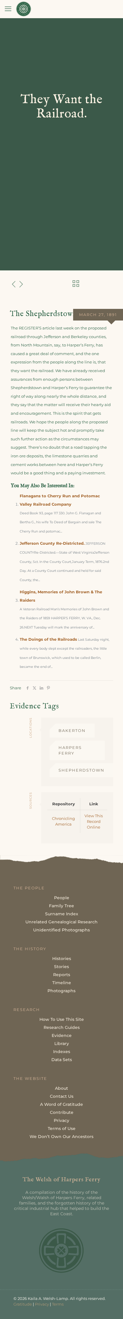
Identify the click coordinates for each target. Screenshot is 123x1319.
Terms (58, 1304)
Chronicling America (63, 821)
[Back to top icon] (110, 1307)
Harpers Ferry (70, 750)
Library (61, 1043)
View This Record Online (93, 821)
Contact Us (61, 1096)
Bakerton (72, 730)
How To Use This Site (61, 1019)
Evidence (62, 1035)
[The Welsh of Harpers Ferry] (23, 8)
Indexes (61, 1051)
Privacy (61, 1120)
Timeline (61, 982)
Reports (61, 974)
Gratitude (22, 1304)
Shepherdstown (81, 770)
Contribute (61, 1112)
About (61, 1088)
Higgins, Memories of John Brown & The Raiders (61, 596)
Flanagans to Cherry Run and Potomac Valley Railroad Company (60, 500)
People (61, 897)
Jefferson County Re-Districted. (52, 543)
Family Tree (61, 905)
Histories (61, 958)
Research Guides (62, 1027)
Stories (61, 966)
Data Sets (61, 1059)
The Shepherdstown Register (59, 314)
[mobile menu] (8, 9)
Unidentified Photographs (61, 930)
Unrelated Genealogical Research (61, 922)
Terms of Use (62, 1128)
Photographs (61, 990)
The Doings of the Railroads (48, 639)
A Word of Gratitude (61, 1104)
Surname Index (61, 914)
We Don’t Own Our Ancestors (61, 1136)
